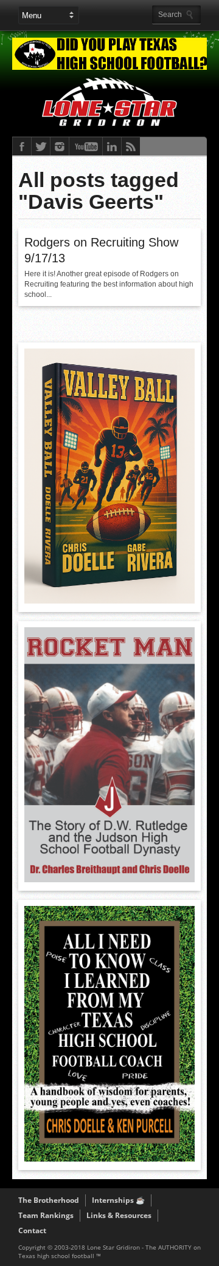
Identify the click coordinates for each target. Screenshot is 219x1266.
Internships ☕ (118, 1200)
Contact (32, 1230)
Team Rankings (46, 1215)
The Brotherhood (48, 1200)
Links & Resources (118, 1215)
